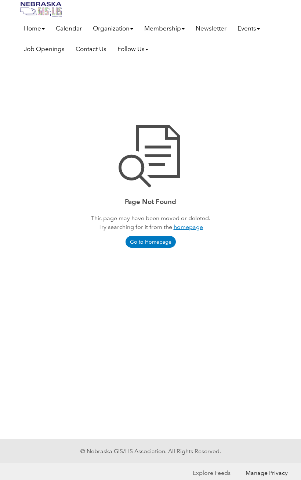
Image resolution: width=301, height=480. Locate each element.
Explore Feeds (212, 472)
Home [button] (32, 28)
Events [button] (246, 28)
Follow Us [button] (131, 49)
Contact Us (91, 49)
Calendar (69, 28)
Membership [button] (162, 28)
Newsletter (211, 28)
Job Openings (44, 49)
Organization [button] (111, 28)
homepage (188, 226)
